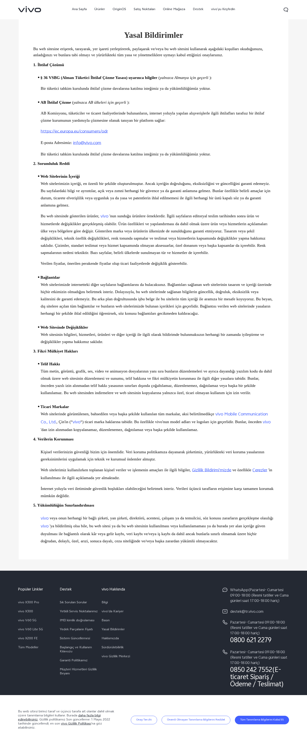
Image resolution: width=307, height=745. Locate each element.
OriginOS (119, 9)
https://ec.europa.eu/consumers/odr (74, 131)
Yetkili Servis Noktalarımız (79, 612)
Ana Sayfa (79, 9)
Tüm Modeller (28, 648)
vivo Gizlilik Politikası (76, 724)
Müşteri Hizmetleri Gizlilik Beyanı (78, 672)
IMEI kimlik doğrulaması (77, 621)
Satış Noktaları (144, 9)
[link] (29, 9)
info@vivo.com (87, 143)
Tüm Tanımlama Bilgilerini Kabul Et (262, 720)
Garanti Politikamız (74, 661)
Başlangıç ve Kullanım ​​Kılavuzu (76, 650)
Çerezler (259, 470)
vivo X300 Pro (28, 603)
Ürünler (99, 9)
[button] (286, 10)
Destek (198, 9)
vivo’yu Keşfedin (223, 9)
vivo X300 (25, 612)
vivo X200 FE (28, 639)
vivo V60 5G (27, 621)
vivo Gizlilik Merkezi (116, 657)
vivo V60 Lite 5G (30, 630)
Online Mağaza (174, 9)
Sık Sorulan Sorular (73, 603)
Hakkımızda (110, 639)
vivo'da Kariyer (113, 612)
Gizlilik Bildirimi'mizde (211, 470)
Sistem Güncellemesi (75, 639)
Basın (106, 621)
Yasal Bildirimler (113, 630)
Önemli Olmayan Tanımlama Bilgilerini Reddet (196, 720)
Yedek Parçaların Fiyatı (76, 630)
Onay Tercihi (144, 720)
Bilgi (105, 603)
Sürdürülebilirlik (113, 648)
